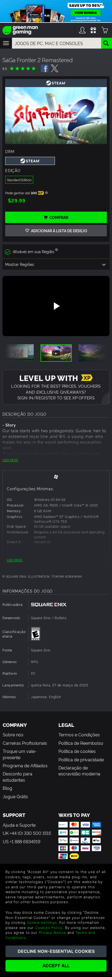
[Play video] (56, 306)
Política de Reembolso (80, 743)
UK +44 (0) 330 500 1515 (27, 833)
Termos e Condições (79, 734)
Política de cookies (77, 751)
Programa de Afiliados (25, 765)
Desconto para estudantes (17, 776)
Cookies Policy (49, 927)
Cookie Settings (42, 922)
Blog (7, 788)
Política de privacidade (81, 759)
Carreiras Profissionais (25, 743)
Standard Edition (19, 179)
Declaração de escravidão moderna (79, 770)
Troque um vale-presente (20, 754)
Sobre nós (13, 734)
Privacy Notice (52, 932)
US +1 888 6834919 (22, 841)
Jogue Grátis (15, 796)
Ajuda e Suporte (19, 825)
